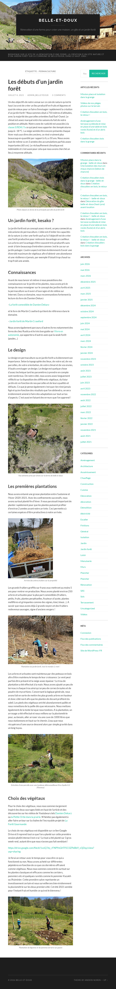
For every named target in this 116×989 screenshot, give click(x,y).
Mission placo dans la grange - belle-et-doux (91, 161)
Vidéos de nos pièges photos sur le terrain (90, 104)
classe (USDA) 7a (17, 127)
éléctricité (85, 513)
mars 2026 (85, 275)
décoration (85, 501)
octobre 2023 (87, 364)
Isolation (84, 537)
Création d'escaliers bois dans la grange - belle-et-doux (92, 180)
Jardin (83, 543)
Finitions (84, 525)
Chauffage (85, 478)
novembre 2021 (88, 429)
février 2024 (86, 347)
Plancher (84, 572)
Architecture (86, 466)
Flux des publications (90, 638)
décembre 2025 (88, 281)
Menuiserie (86, 561)
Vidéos (83, 614)
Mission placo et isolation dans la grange (92, 95)
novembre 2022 (88, 394)
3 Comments (59, 95)
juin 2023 (85, 382)
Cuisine (84, 489)
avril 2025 (85, 287)
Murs (83, 566)
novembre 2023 (88, 358)
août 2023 (85, 370)
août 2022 (85, 400)
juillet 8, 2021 (16, 95)
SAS (82, 590)
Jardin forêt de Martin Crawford (26, 321)
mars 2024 (85, 341)
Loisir (83, 555)
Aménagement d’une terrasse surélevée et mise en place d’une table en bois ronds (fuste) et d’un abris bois (93, 126)
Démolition (86, 507)
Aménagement (87, 460)
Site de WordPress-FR (91, 650)
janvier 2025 (86, 299)
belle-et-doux (58, 20)
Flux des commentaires (91, 644)
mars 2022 (85, 412)
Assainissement (88, 472)
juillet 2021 (86, 441)
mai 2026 (85, 270)
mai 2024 (85, 329)
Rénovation (86, 584)
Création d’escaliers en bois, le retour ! (93, 113)
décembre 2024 (88, 305)
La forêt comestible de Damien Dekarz (29, 304)
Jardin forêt (86, 549)
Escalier (84, 519)
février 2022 (86, 418)
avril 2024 (85, 335)
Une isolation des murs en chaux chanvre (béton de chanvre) (93, 168)
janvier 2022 (86, 424)
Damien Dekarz (63, 813)
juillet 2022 (86, 406)
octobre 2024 (87, 311)
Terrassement (87, 602)
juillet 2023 (86, 376)
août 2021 (85, 435)
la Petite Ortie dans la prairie (26, 816)
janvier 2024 (86, 353)
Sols (82, 596)
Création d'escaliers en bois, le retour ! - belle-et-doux (93, 197)
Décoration (86, 495)
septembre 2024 (88, 317)
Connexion (85, 632)
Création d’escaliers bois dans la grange (92, 140)
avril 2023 (85, 388)
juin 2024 (85, 323)
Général (84, 531)
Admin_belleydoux (38, 95)
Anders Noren (93, 980)
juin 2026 (85, 264)
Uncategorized (87, 608)
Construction (87, 484)
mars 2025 (85, 293)
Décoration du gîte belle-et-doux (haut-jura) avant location (92, 204)
